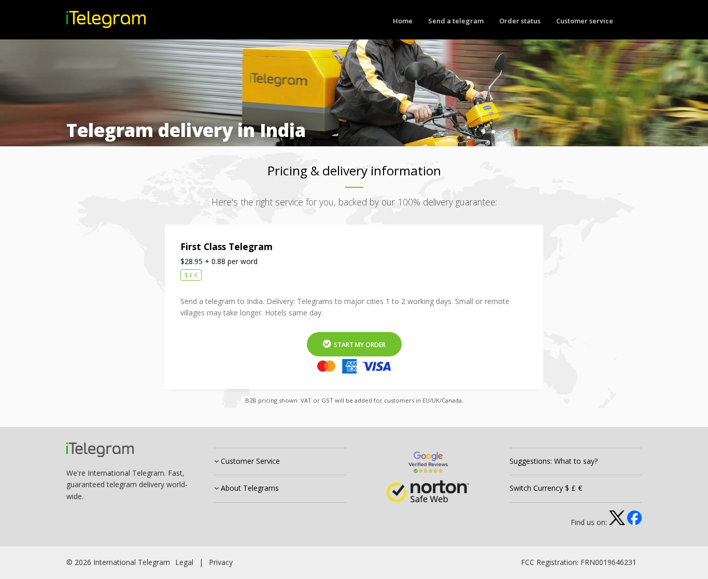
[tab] (280, 461)
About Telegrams (249, 488)
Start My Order (359, 344)
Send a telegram (456, 20)
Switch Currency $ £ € (545, 488)
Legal (184, 562)
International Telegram (131, 562)
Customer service (584, 20)
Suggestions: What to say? (553, 461)
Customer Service (249, 461)
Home (403, 20)
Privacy (221, 562)
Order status (520, 20)
